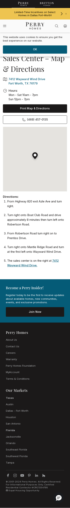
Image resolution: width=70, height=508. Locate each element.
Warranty (11, 359)
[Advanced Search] (56, 26)
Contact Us (12, 346)
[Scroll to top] (58, 483)
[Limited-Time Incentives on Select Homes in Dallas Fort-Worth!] (61, 14)
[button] (35, 154)
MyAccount (12, 372)
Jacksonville (13, 436)
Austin (9, 404)
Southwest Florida (17, 456)
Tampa (10, 462)
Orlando (11, 443)
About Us (11, 339)
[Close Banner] (66, 14)
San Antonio (13, 423)
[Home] (35, 26)
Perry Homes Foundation (21, 365)
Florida (10, 430)
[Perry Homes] (23, 4)
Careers (11, 352)
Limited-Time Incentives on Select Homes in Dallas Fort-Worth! (34, 14)
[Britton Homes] (46, 4)
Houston (11, 417)
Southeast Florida (16, 449)
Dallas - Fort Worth (17, 410)
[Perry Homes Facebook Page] (8, 475)
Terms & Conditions (18, 378)
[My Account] (65, 26)
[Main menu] (5, 26)
